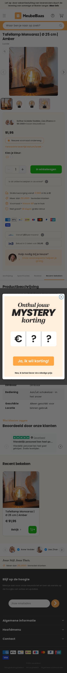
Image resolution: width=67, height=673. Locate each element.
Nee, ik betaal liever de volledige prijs (33, 373)
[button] (33, 332)
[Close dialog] (61, 297)
